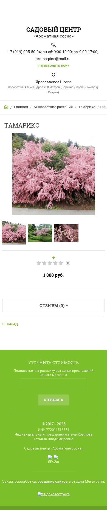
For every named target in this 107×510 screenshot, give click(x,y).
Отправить (53, 400)
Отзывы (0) (52, 305)
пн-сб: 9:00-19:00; (58, 52)
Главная (21, 107)
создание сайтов (53, 481)
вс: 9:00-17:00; (86, 52)
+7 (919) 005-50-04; (25, 52)
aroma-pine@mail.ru (53, 58)
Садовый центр (53, 29)
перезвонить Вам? (53, 66)
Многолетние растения (53, 107)
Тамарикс (86, 107)
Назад (12, 324)
